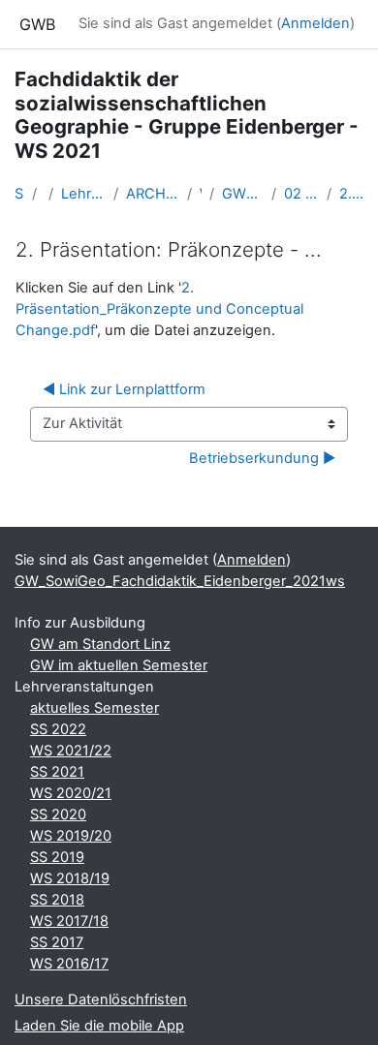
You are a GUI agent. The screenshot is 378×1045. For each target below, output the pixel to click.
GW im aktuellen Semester (118, 665)
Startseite (19, 193)
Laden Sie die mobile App (99, 1025)
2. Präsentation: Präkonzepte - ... (351, 193)
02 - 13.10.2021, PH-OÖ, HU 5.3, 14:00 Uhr (301, 193)
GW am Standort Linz (100, 644)
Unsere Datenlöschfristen (101, 999)
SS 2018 (57, 899)
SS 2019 (57, 857)
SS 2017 (56, 942)
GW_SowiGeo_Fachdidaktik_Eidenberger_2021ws (243, 193)
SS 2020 (58, 814)
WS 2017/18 (69, 921)
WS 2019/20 (70, 836)
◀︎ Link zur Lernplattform (124, 389)
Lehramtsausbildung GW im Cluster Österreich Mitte (83, 193)
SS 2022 (58, 729)
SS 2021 (57, 772)
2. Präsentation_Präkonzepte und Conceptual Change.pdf (159, 309)
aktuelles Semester (94, 708)
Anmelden (315, 23)
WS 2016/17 (69, 963)
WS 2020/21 (70, 793)
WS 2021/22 (201, 193)
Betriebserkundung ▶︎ (262, 458)
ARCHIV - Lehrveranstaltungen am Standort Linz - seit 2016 (152, 193)
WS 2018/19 (70, 878)
